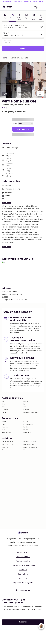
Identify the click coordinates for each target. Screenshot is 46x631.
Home (4, 58)
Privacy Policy (23, 553)
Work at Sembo (23, 561)
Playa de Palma (28, 424)
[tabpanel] (23, 37)
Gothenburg (27, 433)
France (4, 407)
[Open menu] (41, 7)
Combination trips (29, 444)
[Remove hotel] (41, 26)
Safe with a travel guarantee (23, 565)
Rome (4, 430)
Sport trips (5, 447)
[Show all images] (40, 93)
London (26, 427)
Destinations (23, 574)
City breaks (5, 450)
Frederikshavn (6, 433)
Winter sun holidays (29, 441)
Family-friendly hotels (30, 447)
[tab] (5, 17)
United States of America (31, 412)
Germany (5, 410)
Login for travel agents (23, 583)
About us (23, 570)
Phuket (25, 430)
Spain (3, 401)
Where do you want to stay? (14, 25)
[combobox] (21, 28)
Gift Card (23, 578)
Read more (6, 203)
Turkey (4, 404)
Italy (24, 404)
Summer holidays (7, 441)
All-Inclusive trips (7, 444)
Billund (25, 421)
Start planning (23, 129)
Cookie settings (25, 590)
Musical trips (27, 450)
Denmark (26, 401)
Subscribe (23, 622)
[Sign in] (36, 7)
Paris (3, 424)
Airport (15, 123)
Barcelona (5, 427)
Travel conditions (23, 557)
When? (6, 33)
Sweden (26, 410)
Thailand (4, 412)
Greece (25, 407)
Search (23, 48)
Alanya (4, 421)
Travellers (7, 41)
